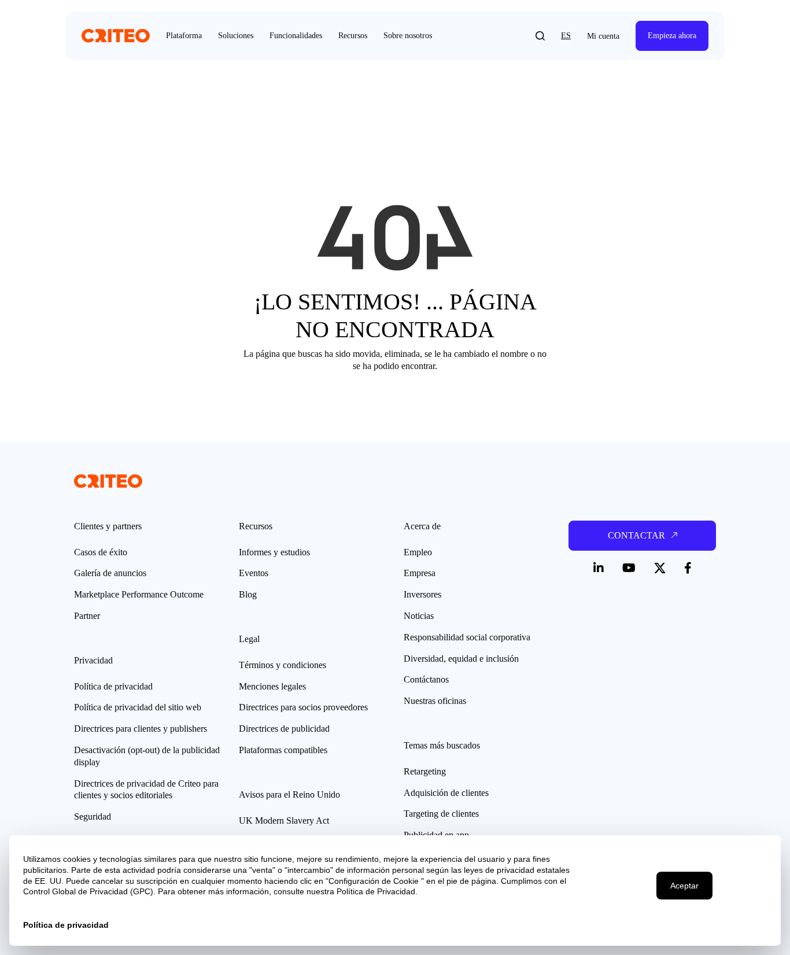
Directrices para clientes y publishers (140, 728)
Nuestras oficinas (435, 701)
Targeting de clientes (441, 813)
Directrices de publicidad (284, 728)
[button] (540, 35)
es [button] (566, 35)
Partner (87, 616)
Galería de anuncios (110, 573)
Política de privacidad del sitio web (137, 707)
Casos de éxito (100, 552)
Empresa (419, 573)
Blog (248, 594)
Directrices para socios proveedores (303, 707)
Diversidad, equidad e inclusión (461, 658)
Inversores (422, 594)
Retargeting (425, 771)
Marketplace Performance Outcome (139, 594)
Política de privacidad (113, 686)
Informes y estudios (274, 552)
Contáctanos (426, 679)
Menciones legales (272, 686)
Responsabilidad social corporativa (467, 637)
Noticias (419, 616)
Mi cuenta (603, 36)
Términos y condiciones (282, 665)
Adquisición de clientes (446, 793)
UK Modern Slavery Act (284, 820)
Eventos (253, 573)
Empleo (418, 552)
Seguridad (92, 816)
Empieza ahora (672, 35)
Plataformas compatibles (283, 750)
